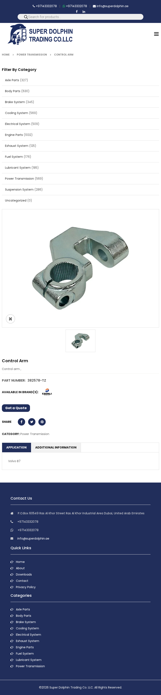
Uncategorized (15, 200)
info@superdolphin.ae (112, 6)
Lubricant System (18, 168)
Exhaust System (16, 146)
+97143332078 (46, 6)
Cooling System (16, 113)
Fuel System (14, 157)
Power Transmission (32, 54)
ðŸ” (10, 319)
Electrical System (17, 124)
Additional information (56, 447)
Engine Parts (14, 135)
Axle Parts (12, 80)
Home (6, 54)
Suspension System (19, 189)
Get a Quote (16, 408)
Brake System (15, 102)
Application (16, 447)
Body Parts (12, 91)
